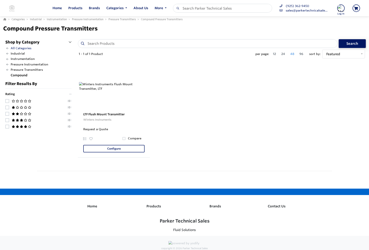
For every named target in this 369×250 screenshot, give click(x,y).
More (159, 8)
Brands (215, 206)
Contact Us (277, 206)
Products (153, 206)
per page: (262, 54)
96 (301, 54)
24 (283, 54)
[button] (116, 8)
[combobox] (222, 8)
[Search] (177, 8)
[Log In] (341, 8)
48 (292, 54)
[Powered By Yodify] (184, 244)
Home (92, 206)
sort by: (315, 54)
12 (274, 54)
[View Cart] (356, 8)
